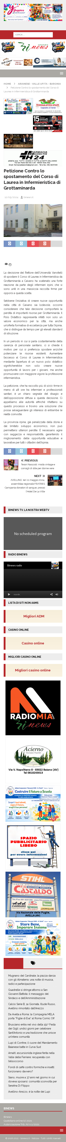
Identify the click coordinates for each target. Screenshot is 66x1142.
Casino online (34, 643)
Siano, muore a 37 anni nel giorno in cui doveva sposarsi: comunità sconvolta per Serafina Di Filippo (32, 1081)
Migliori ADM (33, 616)
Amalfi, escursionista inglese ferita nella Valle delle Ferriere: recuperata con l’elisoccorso (31, 1057)
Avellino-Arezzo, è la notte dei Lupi (29, 1091)
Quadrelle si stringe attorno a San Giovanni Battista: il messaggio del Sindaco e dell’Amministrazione (28, 994)
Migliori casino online (34, 670)
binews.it (28, 197)
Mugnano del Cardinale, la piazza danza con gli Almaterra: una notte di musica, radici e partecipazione (32, 979)
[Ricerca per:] (33, 34)
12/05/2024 (11, 197)
